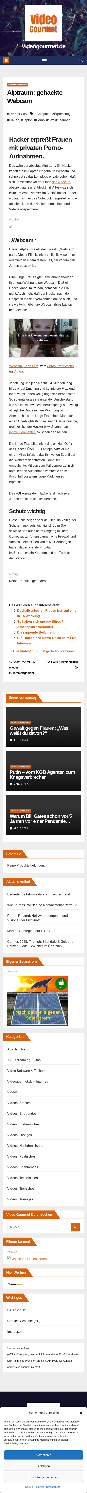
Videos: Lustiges (19, 1135)
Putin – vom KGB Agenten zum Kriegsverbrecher (42, 774)
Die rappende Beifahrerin (36, 632)
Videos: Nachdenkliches (25, 1145)
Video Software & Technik (26, 1070)
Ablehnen (43, 1466)
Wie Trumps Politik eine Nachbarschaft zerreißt (41, 905)
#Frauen (13, 120)
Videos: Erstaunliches (23, 1124)
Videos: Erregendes (22, 1113)
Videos (12, 1092)
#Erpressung (61, 114)
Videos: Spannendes (22, 1167)
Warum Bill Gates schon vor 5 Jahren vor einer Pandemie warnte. (41, 821)
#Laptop (27, 120)
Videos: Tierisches (21, 1188)
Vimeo (18, 371)
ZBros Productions (60, 366)
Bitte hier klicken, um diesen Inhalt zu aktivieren (44, 338)
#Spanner (62, 120)
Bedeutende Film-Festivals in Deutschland (38, 894)
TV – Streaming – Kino (24, 1060)
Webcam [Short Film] (24, 366)
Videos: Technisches (22, 1178)
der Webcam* (61, 182)
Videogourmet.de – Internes (27, 1081)
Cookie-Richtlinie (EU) (23, 1321)
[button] (81, 1413)
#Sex (50, 120)
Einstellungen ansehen (43, 1477)
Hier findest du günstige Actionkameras (43, 651)
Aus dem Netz (17, 1049)
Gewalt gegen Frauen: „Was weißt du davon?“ (39, 730)
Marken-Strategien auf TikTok (28, 931)
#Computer (43, 114)
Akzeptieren (43, 1455)
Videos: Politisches (21, 1156)
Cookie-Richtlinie (34, 1487)
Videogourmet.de (43, 46)
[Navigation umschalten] (44, 60)
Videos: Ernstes (17, 84)
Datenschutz (53, 1487)
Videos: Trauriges (20, 1199)
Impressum (15, 1331)
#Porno (39, 120)
